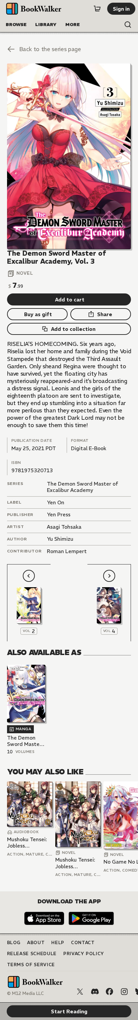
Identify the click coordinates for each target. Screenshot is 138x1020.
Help (57, 942)
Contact (83, 942)
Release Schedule (32, 953)
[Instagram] (124, 992)
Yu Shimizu (60, 539)
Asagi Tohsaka (64, 527)
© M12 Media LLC (25, 993)
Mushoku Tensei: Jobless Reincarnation (27, 842)
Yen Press (58, 514)
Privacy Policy (83, 953)
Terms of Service (31, 965)
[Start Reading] (69, 156)
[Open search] (128, 24)
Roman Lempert (67, 551)
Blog (14, 942)
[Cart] (97, 8)
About (36, 942)
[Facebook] (110, 992)
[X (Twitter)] (80, 992)
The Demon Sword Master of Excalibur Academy (82, 487)
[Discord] (95, 992)
